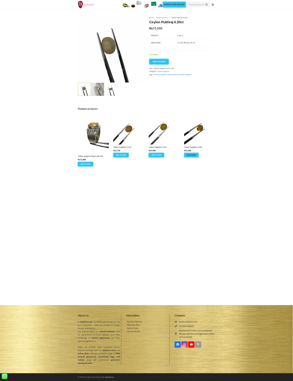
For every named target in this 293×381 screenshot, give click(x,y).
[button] (140, 20)
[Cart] (212, 4)
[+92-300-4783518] (177, 326)
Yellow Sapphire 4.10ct (158, 147)
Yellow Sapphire (162, 18)
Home (151, 18)
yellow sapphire (186, 74)
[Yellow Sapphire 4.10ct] (164, 128)
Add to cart (159, 62)
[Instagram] (184, 344)
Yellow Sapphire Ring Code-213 (90, 156)
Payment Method (134, 321)
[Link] (86, 5)
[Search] (207, 4)
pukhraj (156, 74)
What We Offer (133, 325)
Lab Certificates (133, 331)
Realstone (109, 377)
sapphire (163, 74)
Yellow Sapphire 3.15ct (122, 147)
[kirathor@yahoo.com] (177, 321)
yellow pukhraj (173, 74)
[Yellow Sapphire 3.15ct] (128, 128)
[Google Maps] (198, 344)
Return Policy (132, 328)
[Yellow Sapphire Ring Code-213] (93, 133)
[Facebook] (178, 344)
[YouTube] (191, 344)
